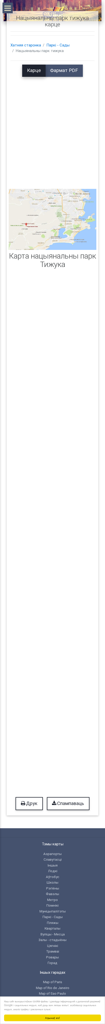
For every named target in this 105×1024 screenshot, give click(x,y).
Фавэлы (52, 894)
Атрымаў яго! (52, 1018)
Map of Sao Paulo (52, 993)
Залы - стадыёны (52, 940)
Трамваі (52, 951)
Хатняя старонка (25, 45)
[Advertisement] (52, 129)
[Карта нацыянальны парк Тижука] (52, 219)
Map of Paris (52, 982)
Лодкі (52, 871)
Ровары (52, 957)
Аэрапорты (52, 854)
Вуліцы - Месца (53, 934)
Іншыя (53, 865)
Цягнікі (52, 946)
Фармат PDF (64, 70)
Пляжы (52, 923)
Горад (52, 963)
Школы (52, 882)
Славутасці (53, 859)
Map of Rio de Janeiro (52, 988)
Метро (52, 900)
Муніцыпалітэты (53, 911)
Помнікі (52, 905)
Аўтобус (52, 877)
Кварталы (52, 928)
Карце (34, 70)
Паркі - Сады (58, 45)
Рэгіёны (52, 888)
